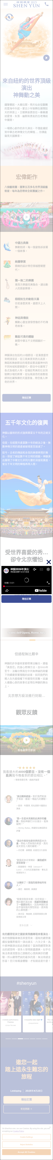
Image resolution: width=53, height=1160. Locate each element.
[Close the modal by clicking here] (49, 562)
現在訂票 (26, 599)
